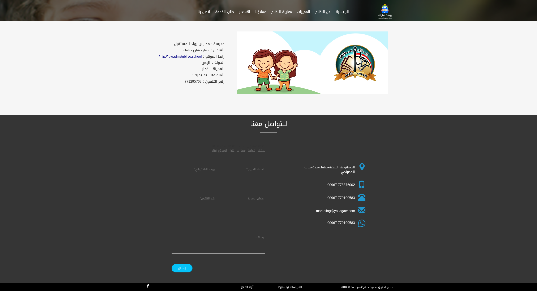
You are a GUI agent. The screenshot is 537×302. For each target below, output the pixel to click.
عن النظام (323, 11)
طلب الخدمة (224, 11)
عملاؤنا (260, 11)
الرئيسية (342, 11)
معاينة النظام (281, 11)
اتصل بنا (204, 11)
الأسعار (244, 11)
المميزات (303, 11)
